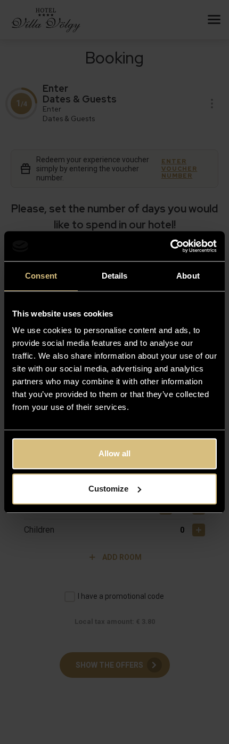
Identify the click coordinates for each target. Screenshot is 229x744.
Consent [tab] (41, 275)
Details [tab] (115, 275)
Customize (108, 488)
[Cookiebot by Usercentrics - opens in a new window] (170, 246)
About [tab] (188, 275)
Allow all (114, 453)
